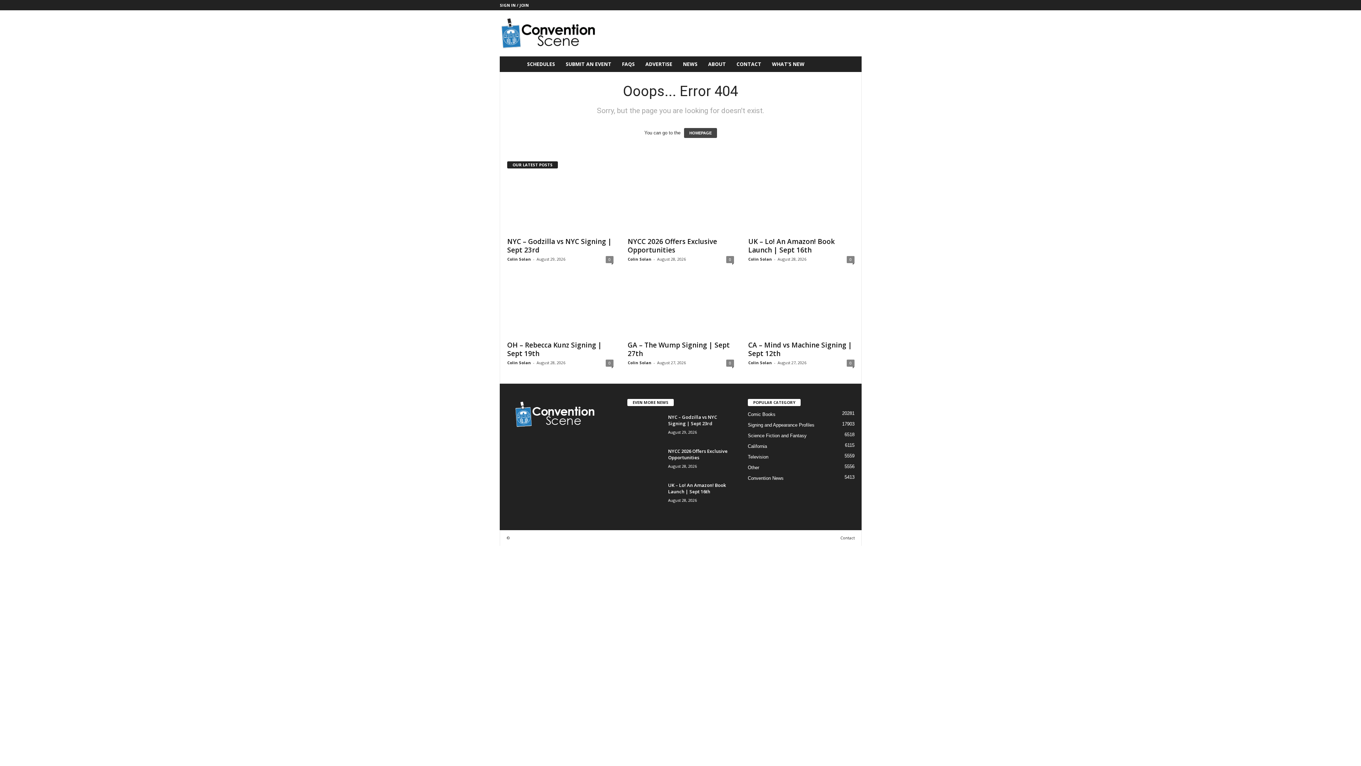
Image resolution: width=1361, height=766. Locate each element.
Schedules (541, 64)
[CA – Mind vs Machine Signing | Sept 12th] (801, 308)
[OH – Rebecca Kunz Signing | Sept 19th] (560, 308)
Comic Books (761, 414)
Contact (748, 64)
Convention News (766, 478)
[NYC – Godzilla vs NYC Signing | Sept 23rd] (560, 204)
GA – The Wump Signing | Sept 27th (679, 349)
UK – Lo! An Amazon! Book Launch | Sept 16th (791, 246)
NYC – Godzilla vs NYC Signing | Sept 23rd (559, 246)
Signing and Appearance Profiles (781, 425)
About (717, 64)
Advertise (658, 64)
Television (758, 457)
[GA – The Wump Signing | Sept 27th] (681, 308)
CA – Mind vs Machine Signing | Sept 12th (800, 349)
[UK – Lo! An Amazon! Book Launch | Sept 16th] (801, 204)
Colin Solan (519, 259)
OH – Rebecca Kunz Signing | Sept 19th (554, 349)
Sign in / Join (514, 5)
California (757, 446)
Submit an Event (588, 64)
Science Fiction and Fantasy (777, 435)
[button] (851, 64)
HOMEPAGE (700, 133)
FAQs (628, 64)
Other (753, 467)
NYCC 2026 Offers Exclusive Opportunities (672, 246)
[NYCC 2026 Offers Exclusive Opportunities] (681, 204)
